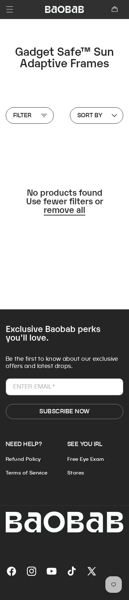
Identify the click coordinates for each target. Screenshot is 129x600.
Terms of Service (27, 472)
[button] (114, 9)
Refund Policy (23, 459)
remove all (64, 209)
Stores (75, 472)
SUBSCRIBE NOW (64, 411)
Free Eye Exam (85, 459)
